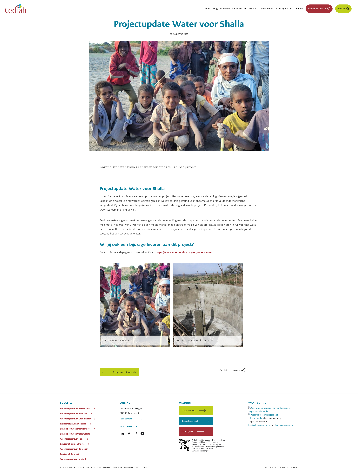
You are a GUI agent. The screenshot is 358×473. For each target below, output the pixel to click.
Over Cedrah (266, 8)
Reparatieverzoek (190, 420)
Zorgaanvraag (188, 410)
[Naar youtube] (142, 433)
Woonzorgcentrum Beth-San (73, 413)
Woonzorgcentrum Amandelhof (75, 408)
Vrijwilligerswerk (283, 8)
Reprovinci (281, 467)
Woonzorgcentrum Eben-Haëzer (75, 418)
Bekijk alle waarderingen (259, 425)
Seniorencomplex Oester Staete (75, 433)
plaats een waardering (284, 425)
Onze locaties (239, 8)
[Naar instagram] (135, 433)
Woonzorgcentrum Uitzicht (73, 458)
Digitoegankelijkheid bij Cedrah (126, 467)
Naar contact (126, 418)
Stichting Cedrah (256, 418)
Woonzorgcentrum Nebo (72, 438)
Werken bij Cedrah (317, 8)
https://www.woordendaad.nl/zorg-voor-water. (184, 252)
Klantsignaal (187, 431)
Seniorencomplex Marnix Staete (75, 428)
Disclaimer (79, 467)
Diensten (225, 8)
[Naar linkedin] (122, 433)
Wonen (206, 8)
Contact (299, 8)
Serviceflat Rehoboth (70, 453)
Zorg (215, 8)
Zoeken (341, 8)
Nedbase (293, 467)
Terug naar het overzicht (124, 372)
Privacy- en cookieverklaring (98, 467)
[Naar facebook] (129, 433)
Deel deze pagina (229, 370)
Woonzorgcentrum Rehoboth (74, 448)
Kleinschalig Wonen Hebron (73, 423)
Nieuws (253, 8)
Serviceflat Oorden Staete (72, 443)
